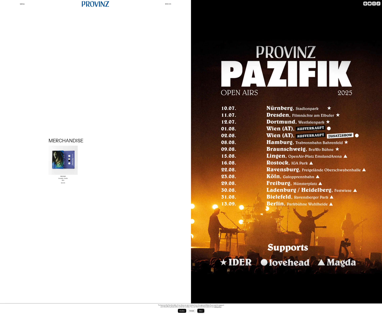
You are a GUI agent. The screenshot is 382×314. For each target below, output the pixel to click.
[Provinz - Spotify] (365, 4)
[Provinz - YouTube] (370, 4)
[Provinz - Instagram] (374, 4)
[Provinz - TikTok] (378, 4)
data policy (217, 307)
